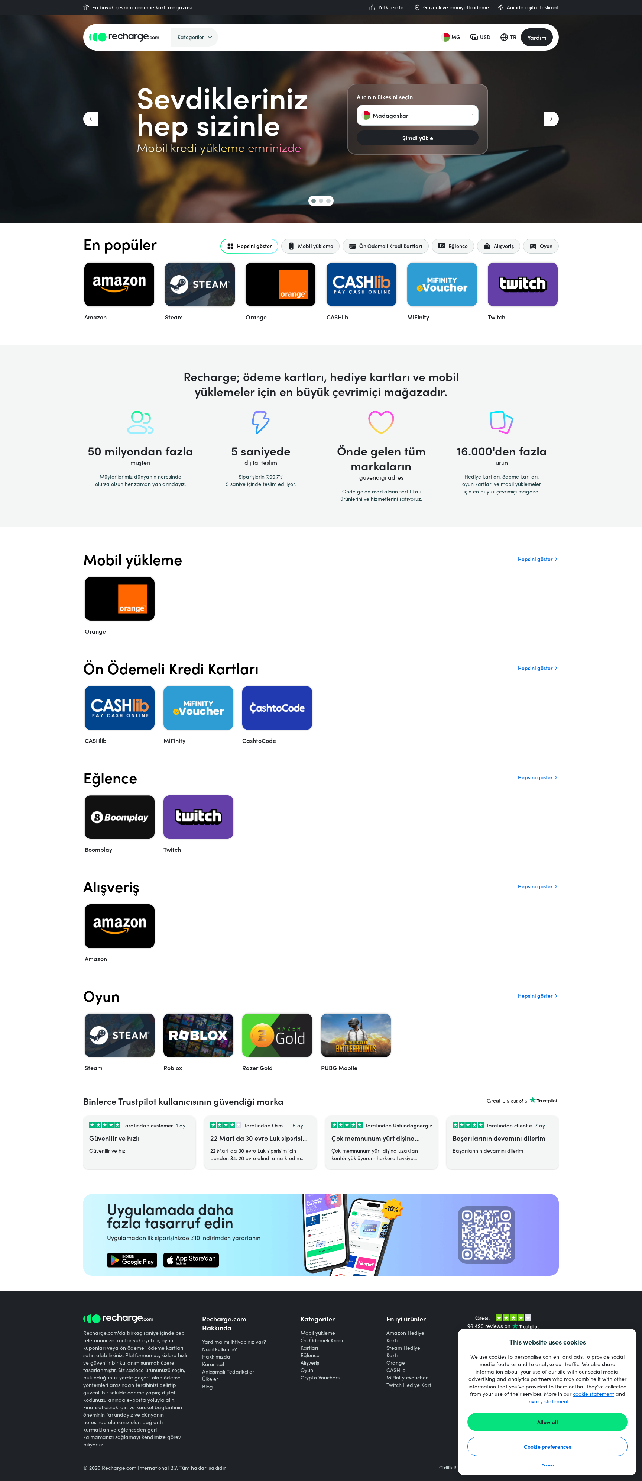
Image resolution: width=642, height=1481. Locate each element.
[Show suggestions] (471, 115)
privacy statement (547, 1401)
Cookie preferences (547, 1446)
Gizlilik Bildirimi (455, 1468)
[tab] (249, 246)
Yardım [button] (537, 37)
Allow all (547, 1422)
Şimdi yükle (417, 137)
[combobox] (417, 115)
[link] (132, 1260)
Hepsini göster (535, 559)
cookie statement (593, 1393)
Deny (547, 1465)
